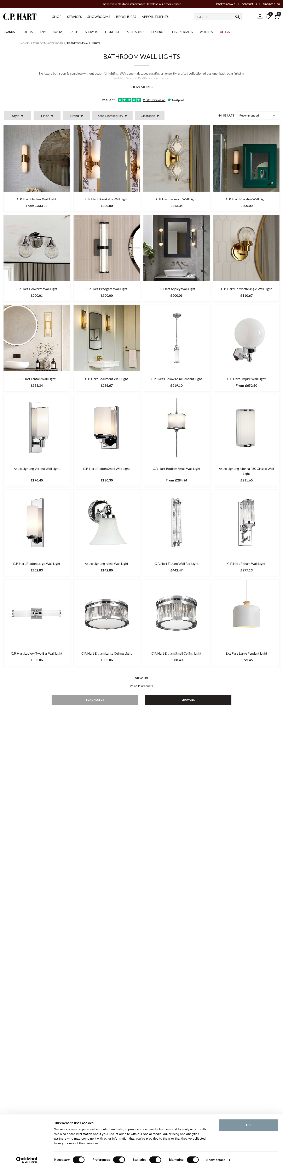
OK (248, 1125)
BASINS (58, 32)
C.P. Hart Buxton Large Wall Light (36, 563)
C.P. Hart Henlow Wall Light (36, 199)
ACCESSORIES (135, 32)
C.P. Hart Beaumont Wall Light (106, 379)
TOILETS (27, 32)
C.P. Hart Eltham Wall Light (246, 563)
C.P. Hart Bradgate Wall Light (106, 289)
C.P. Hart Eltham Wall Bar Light (176, 563)
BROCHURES (126, 16)
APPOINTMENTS (155, 16)
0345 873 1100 (271, 4)
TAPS (43, 32)
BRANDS (9, 32)
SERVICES (74, 16)
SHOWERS (91, 32)
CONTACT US (249, 4)
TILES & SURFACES (181, 32)
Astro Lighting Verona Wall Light (37, 468)
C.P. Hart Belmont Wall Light (176, 199)
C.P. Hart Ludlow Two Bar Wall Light (36, 653)
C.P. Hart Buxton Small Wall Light (106, 468)
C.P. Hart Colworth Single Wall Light (246, 289)
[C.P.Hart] (19, 17)
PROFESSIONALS (225, 4)
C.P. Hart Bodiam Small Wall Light (176, 468)
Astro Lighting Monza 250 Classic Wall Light (246, 471)
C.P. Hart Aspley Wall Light (176, 289)
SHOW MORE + (141, 87)
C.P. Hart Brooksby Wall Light (106, 199)
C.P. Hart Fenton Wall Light (37, 379)
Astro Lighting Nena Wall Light (106, 563)
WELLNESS (206, 32)
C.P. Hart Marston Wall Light (246, 199)
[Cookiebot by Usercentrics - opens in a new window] (27, 1160)
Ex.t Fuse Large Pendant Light (246, 653)
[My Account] (260, 16)
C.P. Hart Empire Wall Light (246, 379)
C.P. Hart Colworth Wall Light (36, 289)
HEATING (157, 32)
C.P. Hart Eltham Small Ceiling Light (176, 653)
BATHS (74, 32)
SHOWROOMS (98, 16)
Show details (215, 1160)
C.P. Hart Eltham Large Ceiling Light (106, 653)
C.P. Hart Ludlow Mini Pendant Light (176, 379)
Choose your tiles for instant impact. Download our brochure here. (141, 4)
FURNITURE (112, 32)
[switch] (119, 1159)
